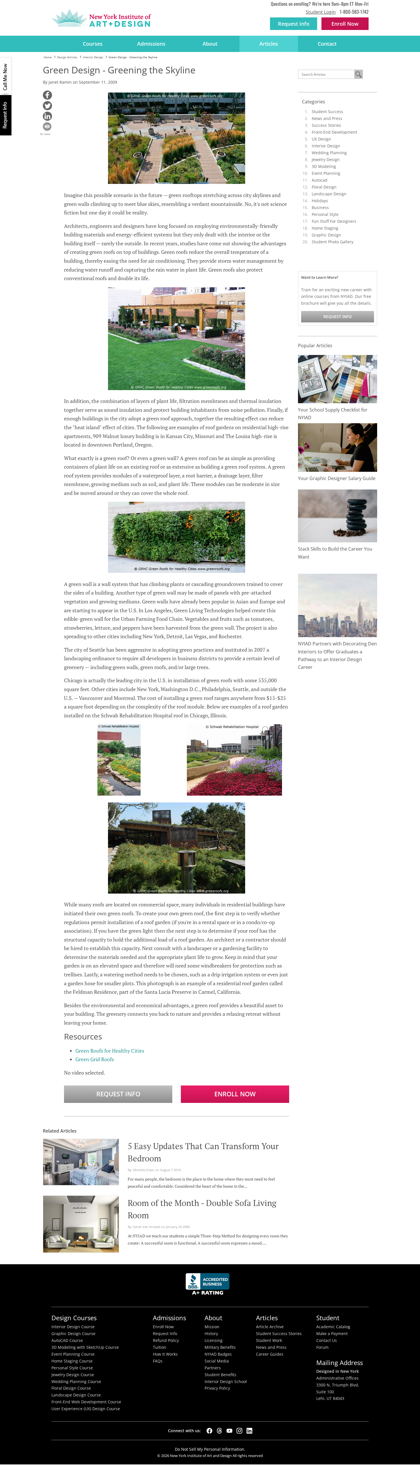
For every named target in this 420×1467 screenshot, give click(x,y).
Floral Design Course (71, 1388)
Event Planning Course (73, 1354)
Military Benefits (220, 1347)
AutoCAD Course (67, 1340)
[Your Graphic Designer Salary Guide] (337, 447)
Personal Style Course (72, 1367)
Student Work (269, 1340)
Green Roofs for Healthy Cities (109, 1050)
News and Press (327, 118)
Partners (213, 1367)
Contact (327, 43)
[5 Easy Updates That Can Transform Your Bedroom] (81, 1161)
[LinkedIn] (249, 1431)
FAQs (158, 1361)
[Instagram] (239, 1431)
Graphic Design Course (73, 1333)
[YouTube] (229, 1431)
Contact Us (326, 1340)
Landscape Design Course (76, 1395)
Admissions (151, 43)
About (210, 43)
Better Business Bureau (208, 1285)
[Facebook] (209, 1431)
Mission (212, 1326)
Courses (93, 43)
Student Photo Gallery (332, 241)
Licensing (214, 1340)
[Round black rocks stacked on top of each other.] (337, 515)
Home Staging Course (72, 1361)
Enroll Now (235, 1094)
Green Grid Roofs (94, 1059)
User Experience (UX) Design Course (85, 1408)
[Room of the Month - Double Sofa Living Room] (81, 1223)
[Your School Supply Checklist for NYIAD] (337, 378)
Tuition (159, 1347)
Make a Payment (332, 1333)
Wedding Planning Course (76, 1381)
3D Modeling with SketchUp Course (85, 1347)
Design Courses (74, 1318)
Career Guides (269, 1354)
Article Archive (270, 1326)
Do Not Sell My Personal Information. (210, 1449)
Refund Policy (166, 1340)
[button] (47, 95)
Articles (268, 43)
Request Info (293, 23)
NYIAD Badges (218, 1354)
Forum (322, 1347)
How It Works (165, 1354)
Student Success (327, 111)
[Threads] (219, 1431)
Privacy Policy (217, 1388)
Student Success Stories (279, 1333)
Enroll (345, 23)
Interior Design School (226, 1381)
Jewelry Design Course (72, 1374)
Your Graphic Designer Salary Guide (336, 478)
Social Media (217, 1361)
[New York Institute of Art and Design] (101, 18)
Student (327, 1318)
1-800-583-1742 (354, 11)
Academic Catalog (333, 1326)
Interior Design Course (73, 1326)
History (211, 1333)
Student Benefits (220, 1374)
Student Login (321, 12)
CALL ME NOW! (5, 76)
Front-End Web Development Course (86, 1401)
